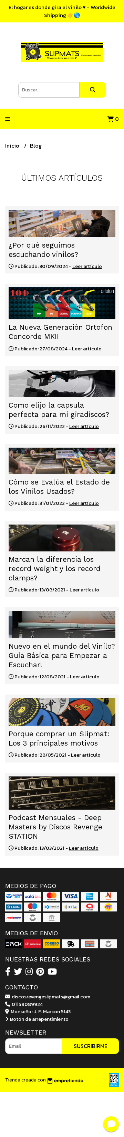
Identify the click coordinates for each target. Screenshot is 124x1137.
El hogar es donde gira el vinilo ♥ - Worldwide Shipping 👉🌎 (62, 11)
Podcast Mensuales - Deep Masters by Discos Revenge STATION (55, 827)
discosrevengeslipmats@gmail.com (50, 996)
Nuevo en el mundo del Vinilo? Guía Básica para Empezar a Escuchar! (62, 655)
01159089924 (27, 1004)
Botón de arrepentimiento (39, 1019)
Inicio (13, 145)
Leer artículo (87, 266)
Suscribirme (90, 1046)
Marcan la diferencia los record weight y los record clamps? (55, 568)
